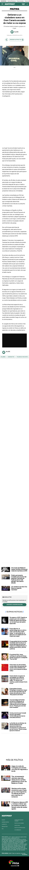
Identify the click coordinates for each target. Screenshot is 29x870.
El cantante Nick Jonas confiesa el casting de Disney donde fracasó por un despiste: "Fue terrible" (18, 657)
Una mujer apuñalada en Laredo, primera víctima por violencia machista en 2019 (19, 569)
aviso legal (17, 825)
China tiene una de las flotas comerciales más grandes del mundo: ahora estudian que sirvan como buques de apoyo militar (18, 668)
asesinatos (11, 357)
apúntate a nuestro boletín (15, 604)
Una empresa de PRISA (14, 862)
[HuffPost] (7, 815)
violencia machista (22, 357)
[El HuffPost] (10, 4)
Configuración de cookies (18, 820)
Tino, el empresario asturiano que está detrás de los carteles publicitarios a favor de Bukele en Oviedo (19, 780)
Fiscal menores (20, 1)
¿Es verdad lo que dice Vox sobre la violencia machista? (19, 588)
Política (14, 9)
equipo (3, 819)
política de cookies (19, 823)
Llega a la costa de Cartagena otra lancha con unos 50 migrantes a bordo (19, 768)
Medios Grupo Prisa (14, 866)
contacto (4, 824)
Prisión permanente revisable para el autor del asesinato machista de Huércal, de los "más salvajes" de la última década (18, 579)
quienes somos (5, 822)
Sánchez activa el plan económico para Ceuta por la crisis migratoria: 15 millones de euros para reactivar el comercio (19, 793)
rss (2, 828)
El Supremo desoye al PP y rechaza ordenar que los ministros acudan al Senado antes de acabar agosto (19, 805)
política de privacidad (19, 827)
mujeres (3, 357)
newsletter (5, 826)
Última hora (23, 4)
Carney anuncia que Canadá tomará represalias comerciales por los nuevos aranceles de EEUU (18, 715)
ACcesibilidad (17, 829)
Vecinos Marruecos (12, 1)
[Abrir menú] (2, 4)
